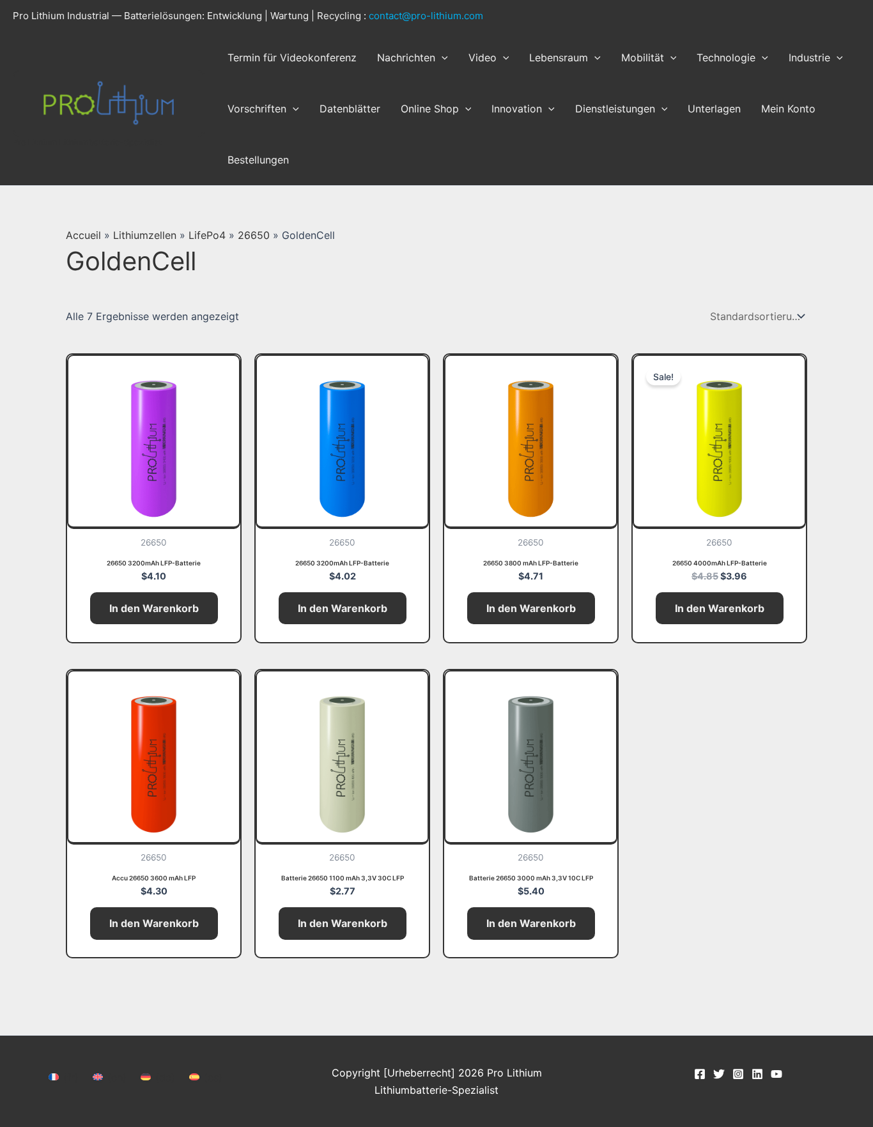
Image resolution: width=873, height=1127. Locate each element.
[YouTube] (776, 1074)
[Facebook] (700, 1074)
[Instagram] (738, 1074)
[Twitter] (719, 1074)
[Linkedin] (757, 1074)
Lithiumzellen (144, 235)
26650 (254, 235)
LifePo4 (207, 235)
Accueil (83, 235)
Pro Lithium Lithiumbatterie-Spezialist (87, 142)
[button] (441, 57)
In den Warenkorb (154, 608)
